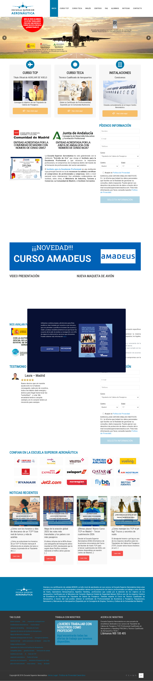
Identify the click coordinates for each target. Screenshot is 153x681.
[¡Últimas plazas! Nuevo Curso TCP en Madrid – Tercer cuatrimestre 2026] (92, 511)
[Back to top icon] (141, 675)
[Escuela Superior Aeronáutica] (23, 8)
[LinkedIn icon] (133, 675)
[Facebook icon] (126, 675)
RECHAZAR (65, 348)
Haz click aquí (32, 111)
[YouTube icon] (131, 675)
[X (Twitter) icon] (128, 675)
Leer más (16, 556)
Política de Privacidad (121, 173)
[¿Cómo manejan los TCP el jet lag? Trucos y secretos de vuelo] (126, 511)
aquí (64, 336)
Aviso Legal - (53, 675)
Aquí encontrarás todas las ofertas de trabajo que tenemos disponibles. (74, 638)
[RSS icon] (136, 675)
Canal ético (81, 675)
